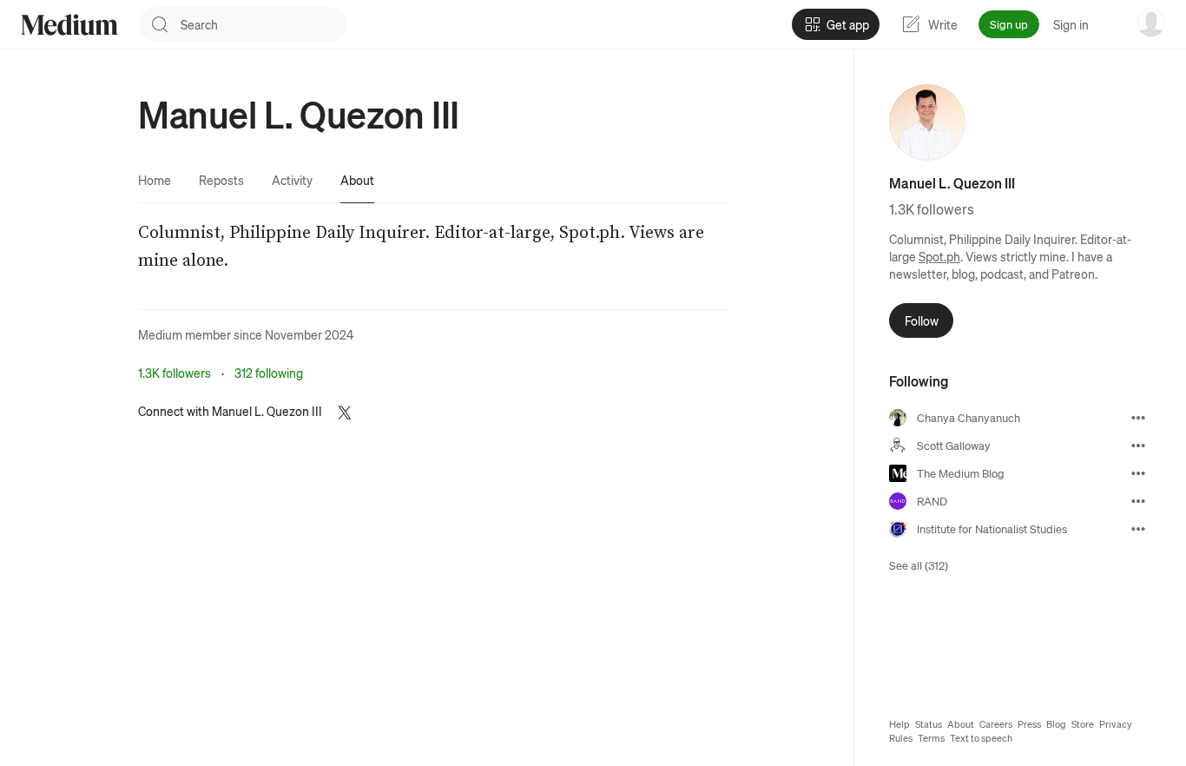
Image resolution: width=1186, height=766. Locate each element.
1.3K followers (174, 372)
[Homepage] (69, 25)
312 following (268, 372)
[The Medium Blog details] (1138, 473)
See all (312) (918, 565)
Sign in (1071, 24)
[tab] (154, 179)
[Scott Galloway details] (1138, 445)
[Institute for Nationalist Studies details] (1138, 529)
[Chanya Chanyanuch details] (1138, 418)
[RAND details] (1138, 501)
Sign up (1009, 24)
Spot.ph (939, 256)
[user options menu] (1151, 22)
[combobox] (264, 24)
